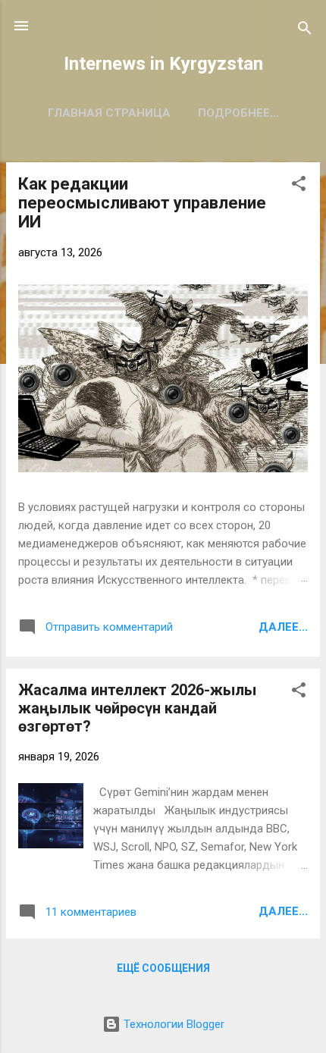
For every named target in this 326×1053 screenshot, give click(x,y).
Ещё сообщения (163, 968)
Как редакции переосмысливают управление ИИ (142, 202)
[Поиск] (305, 31)
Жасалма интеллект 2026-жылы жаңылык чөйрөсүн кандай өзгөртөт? (137, 708)
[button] (299, 186)
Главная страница (109, 113)
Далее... (283, 627)
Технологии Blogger (172, 1024)
